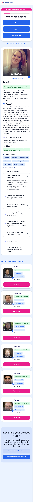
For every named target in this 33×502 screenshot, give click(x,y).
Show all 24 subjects (10, 167)
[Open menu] (30, 2)
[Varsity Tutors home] (7, 3)
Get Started (16, 284)
